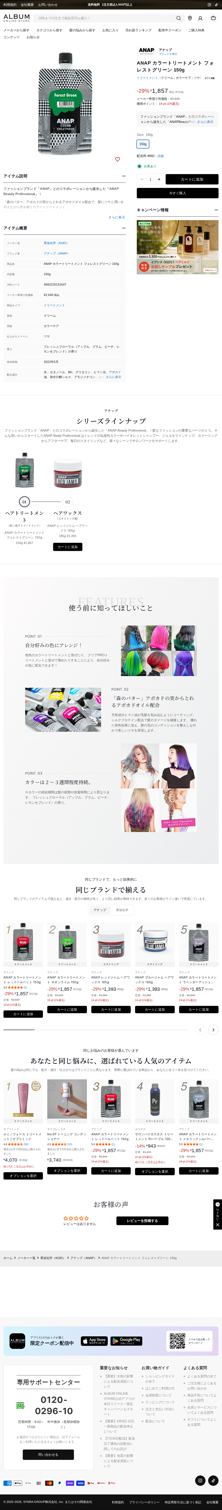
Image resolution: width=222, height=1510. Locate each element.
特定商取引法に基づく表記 (183, 1502)
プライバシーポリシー (144, 1502)
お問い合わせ (48, 4)
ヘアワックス (67, 515)
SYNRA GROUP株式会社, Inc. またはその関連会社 (57, 1502)
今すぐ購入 (177, 193)
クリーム (167, 77)
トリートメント (54, 305)
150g (142, 144)
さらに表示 (113, 377)
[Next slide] (213, 1030)
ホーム (8, 1258)
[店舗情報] (190, 18)
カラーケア (183, 77)
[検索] (178, 18)
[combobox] (109, 18)
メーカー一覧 (26, 1258)
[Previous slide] (200, 1030)
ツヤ (197, 77)
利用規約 (9, 4)
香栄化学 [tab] (122, 910)
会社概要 (27, 4)
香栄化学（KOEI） (56, 243)
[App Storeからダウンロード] (94, 1341)
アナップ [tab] (100, 910)
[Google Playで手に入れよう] (126, 1341)
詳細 (161, 156)
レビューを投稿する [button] (142, 1221)
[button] (217, 1214)
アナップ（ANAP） (57, 253)
